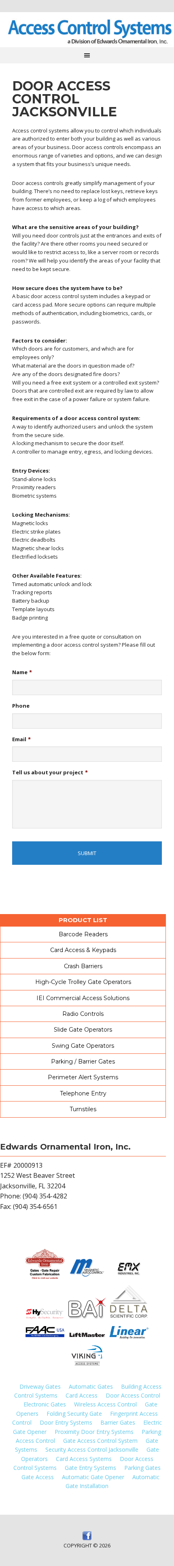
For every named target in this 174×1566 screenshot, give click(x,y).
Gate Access (37, 1477)
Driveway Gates (40, 1386)
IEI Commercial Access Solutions (82, 998)
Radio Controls (83, 1013)
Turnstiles (83, 1109)
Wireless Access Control (105, 1404)
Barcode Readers (83, 934)
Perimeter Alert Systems (83, 1077)
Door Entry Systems (66, 1422)
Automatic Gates (91, 1386)
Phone (21, 705)
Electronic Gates (44, 1404)
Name (22, 672)
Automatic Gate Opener (93, 1477)
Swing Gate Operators (83, 1045)
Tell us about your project (50, 772)
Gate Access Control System (100, 1440)
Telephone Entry (83, 1093)
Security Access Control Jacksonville (91, 1449)
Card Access (82, 1395)
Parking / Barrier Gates (83, 1061)
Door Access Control (133, 1395)
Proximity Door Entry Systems (94, 1432)
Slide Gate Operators (83, 1029)
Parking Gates (142, 1467)
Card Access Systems (84, 1459)
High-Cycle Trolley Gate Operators (83, 982)
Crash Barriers (83, 966)
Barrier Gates (117, 1422)
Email (21, 739)
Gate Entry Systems (90, 1467)
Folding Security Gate (74, 1413)
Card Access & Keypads (83, 950)
